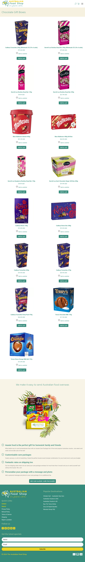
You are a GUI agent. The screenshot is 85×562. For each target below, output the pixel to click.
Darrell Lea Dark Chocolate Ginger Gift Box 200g (63, 181)
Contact (4, 504)
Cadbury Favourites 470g (63, 270)
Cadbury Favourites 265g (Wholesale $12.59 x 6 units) (21, 47)
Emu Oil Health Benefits (50, 506)
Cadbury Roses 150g (21, 225)
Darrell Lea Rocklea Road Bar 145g (21, 92)
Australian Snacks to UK (50, 501)
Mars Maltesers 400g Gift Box (63, 136)
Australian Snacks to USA (50, 499)
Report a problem (7, 520)
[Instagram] (14, 528)
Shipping (4, 517)
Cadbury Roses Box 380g (63, 225)
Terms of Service (6, 514)
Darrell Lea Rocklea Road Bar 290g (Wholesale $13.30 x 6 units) (63, 47)
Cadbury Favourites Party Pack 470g (21, 314)
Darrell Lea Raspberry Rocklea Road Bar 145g (21, 181)
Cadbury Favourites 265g (21, 270)
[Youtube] (8, 528)
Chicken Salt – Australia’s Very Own (53, 496)
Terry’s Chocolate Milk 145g (63, 314)
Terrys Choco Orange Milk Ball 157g (21, 359)
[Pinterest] (11, 528)
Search (4, 506)
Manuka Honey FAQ (49, 509)
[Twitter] (5, 528)
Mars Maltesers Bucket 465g (21, 136)
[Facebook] (3, 528)
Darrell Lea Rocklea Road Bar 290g (63, 92)
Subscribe (42, 549)
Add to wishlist (22, 54)
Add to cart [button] (21, 58)
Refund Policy (6, 512)
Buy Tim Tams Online (49, 504)
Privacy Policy (6, 509)
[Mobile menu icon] (82, 4)
